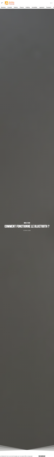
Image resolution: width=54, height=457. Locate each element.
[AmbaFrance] (9, 3)
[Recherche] (48, 3)
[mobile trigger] (2, 3)
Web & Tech (27, 223)
